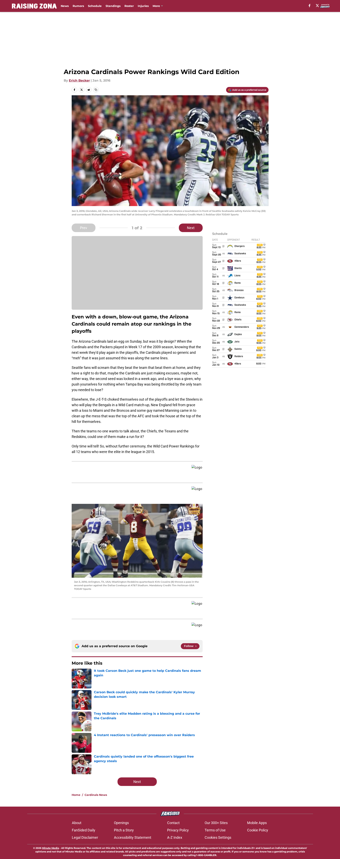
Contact (173, 823)
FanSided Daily (83, 830)
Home (76, 795)
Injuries (143, 6)
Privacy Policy (178, 830)
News (65, 6)
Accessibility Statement (132, 837)
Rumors (78, 6)
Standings (113, 6)
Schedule (95, 6)
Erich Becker (79, 80)
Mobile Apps (257, 823)
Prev (83, 228)
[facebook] (309, 5)
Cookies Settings (218, 837)
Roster (129, 6)
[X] (317, 5)
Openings (121, 823)
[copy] (96, 90)
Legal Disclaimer (85, 837)
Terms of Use (215, 830)
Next (191, 228)
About (76, 823)
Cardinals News (96, 795)
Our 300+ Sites (216, 823)
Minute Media (50, 847)
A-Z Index (174, 837)
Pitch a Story (124, 830)
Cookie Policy (257, 830)
